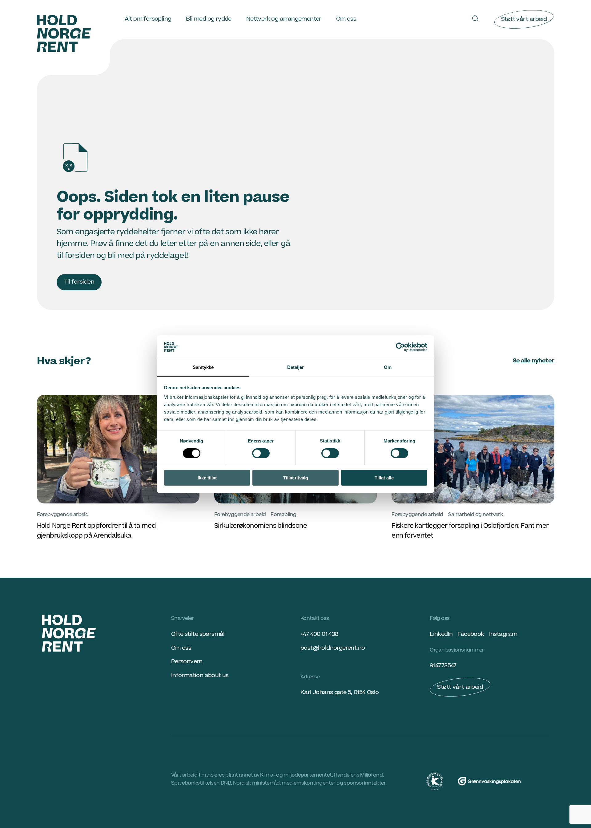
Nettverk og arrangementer (283, 19)
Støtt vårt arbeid (524, 19)
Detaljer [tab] (295, 367)
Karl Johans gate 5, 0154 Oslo (339, 692)
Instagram (503, 634)
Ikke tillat (207, 477)
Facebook (470, 634)
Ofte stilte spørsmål (198, 634)
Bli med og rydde (208, 19)
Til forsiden (79, 282)
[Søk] (475, 18)
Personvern (187, 661)
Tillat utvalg (295, 477)
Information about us (200, 675)
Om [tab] (388, 367)
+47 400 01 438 (319, 634)
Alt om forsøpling (148, 19)
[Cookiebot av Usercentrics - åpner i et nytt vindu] (400, 347)
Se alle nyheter (533, 361)
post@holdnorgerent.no (332, 648)
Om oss (346, 19)
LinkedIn (441, 634)
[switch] (261, 453)
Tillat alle (384, 477)
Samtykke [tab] (203, 367)
